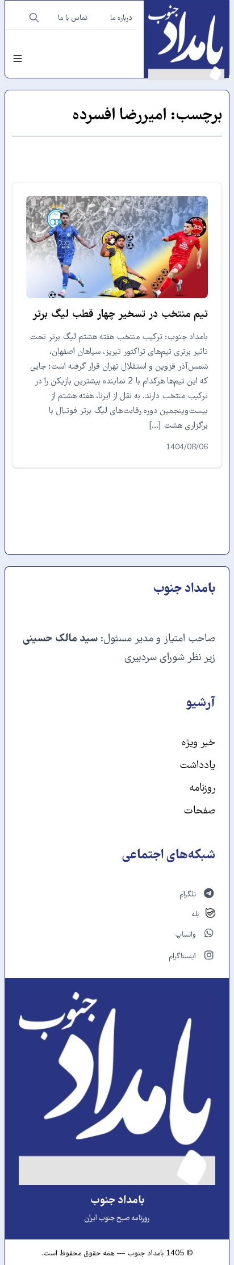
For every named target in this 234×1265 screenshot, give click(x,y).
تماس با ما (72, 19)
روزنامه (202, 789)
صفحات (199, 811)
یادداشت (197, 766)
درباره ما (121, 19)
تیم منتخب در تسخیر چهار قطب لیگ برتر (120, 315)
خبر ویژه (198, 743)
